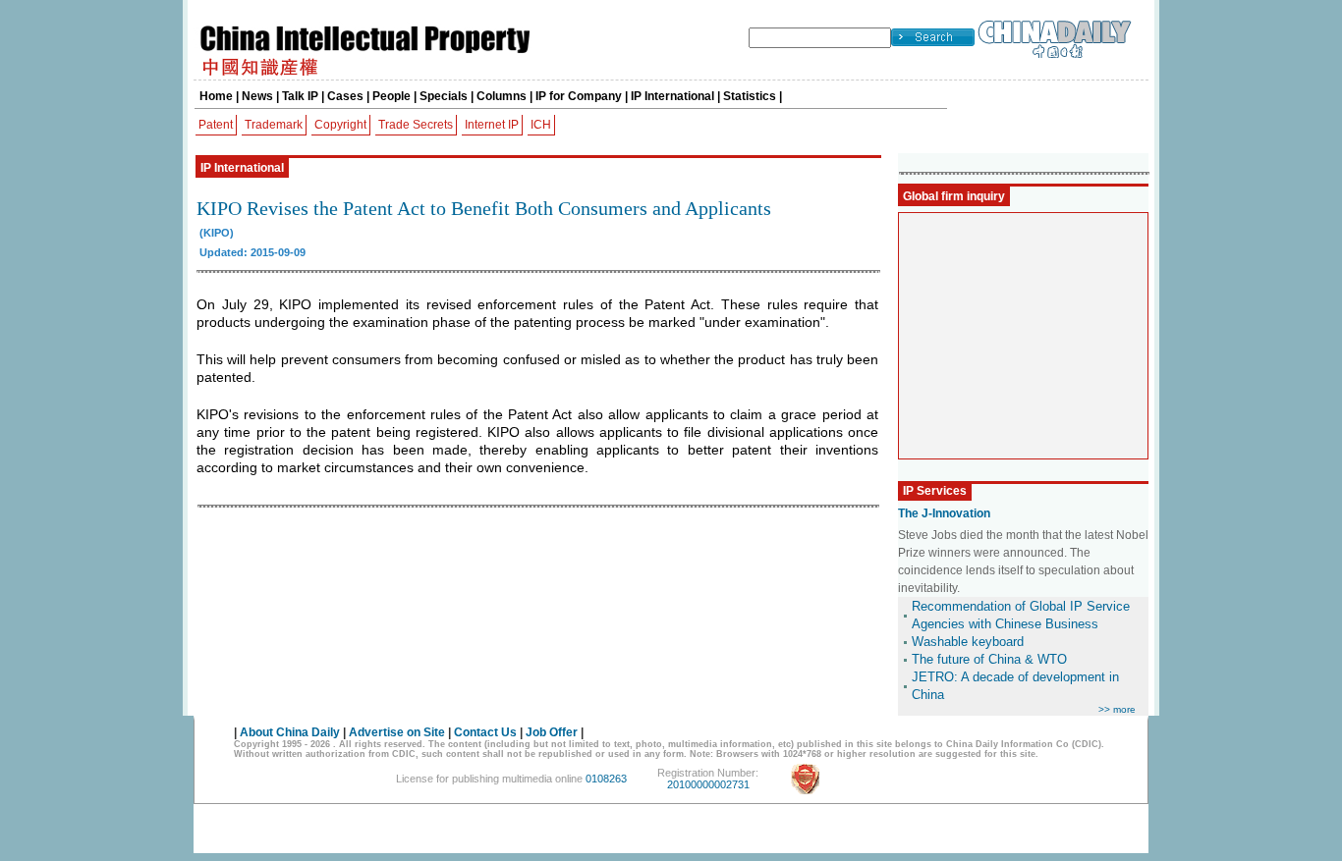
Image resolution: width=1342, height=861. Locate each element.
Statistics (749, 96)
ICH (541, 125)
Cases (345, 96)
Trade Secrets (415, 125)
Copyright (340, 125)
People (391, 96)
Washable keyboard (968, 641)
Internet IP (492, 125)
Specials (443, 96)
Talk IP (300, 96)
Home (216, 96)
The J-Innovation (944, 513)
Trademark (274, 125)
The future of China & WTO (989, 659)
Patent (215, 125)
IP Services (935, 491)
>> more (1117, 709)
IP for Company (578, 96)
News (257, 96)
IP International (672, 96)
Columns (501, 96)
